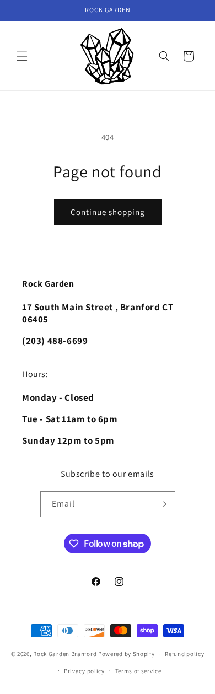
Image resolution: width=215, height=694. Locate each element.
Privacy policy (84, 671)
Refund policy (184, 654)
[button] (22, 56)
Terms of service (138, 671)
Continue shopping (108, 212)
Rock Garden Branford (64, 654)
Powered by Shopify (126, 654)
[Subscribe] (162, 504)
